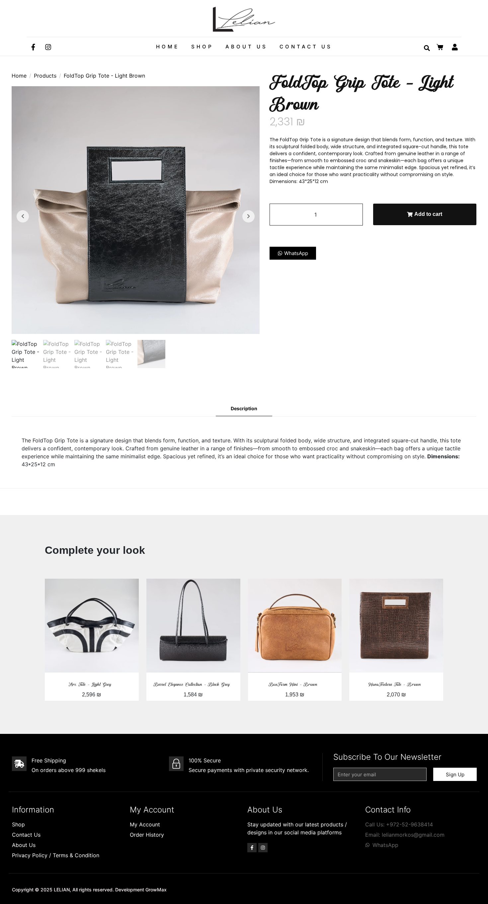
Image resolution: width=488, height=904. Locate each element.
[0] (441, 47)
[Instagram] (48, 47)
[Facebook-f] (33, 47)
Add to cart (428, 214)
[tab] (244, 408)
